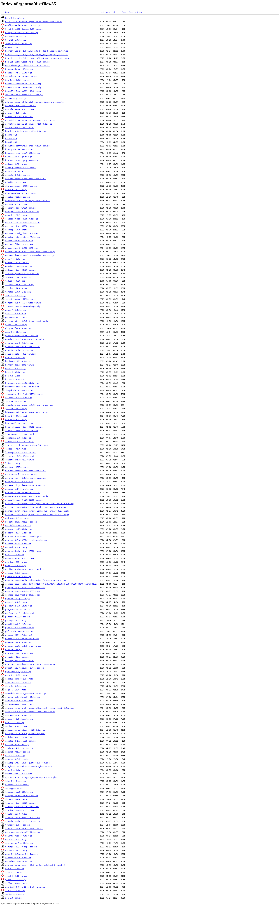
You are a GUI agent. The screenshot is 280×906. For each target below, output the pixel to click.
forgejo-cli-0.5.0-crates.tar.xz (23, 303)
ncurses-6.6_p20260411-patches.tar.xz (26, 540)
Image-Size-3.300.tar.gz (18, 43)
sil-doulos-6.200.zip (17, 744)
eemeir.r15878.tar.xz (17, 263)
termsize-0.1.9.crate (17, 785)
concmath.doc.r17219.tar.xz (20, 208)
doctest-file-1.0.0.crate (19, 244)
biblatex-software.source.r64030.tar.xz (27, 146)
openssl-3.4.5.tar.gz (17, 602)
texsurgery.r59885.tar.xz (19, 792)
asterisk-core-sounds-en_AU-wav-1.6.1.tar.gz (30, 120)
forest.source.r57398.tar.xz (21, 299)
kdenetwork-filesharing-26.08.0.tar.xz (26, 412)
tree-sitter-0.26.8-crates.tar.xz (24, 828)
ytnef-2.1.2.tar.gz (15, 880)
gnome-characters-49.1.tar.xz (21, 336)
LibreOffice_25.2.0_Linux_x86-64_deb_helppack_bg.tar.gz (36, 51)
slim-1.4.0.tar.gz (15, 755)
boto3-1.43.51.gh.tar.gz (18, 157)
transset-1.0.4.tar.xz (17, 825)
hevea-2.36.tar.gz (15, 372)
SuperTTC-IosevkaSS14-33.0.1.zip (23, 91)
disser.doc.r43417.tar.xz (19, 241)
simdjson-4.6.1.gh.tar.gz (19, 748)
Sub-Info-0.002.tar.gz (17, 80)
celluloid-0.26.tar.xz (17, 175)
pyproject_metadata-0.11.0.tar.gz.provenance (30, 664)
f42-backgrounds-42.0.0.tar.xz (22, 274)
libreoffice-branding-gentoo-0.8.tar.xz (27, 445)
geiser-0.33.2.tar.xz (17, 317)
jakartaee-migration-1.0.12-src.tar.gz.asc (29, 405)
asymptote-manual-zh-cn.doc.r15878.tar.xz (28, 124)
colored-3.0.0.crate (16, 204)
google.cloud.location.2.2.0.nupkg (24, 339)
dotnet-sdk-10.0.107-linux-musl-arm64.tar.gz (30, 252)
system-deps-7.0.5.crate (18, 774)
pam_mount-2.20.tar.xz (17, 609)
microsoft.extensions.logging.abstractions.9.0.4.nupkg (36, 507)
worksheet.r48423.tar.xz (18, 861)
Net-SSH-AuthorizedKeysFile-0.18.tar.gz (27, 62)
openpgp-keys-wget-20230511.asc (22, 595)
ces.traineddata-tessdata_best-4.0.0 (25, 179)
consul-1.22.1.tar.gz (17, 215)
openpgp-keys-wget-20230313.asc (22, 591)
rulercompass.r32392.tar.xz (20, 704)
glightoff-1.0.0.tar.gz (18, 328)
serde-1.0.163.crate (16, 726)
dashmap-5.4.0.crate (16, 230)
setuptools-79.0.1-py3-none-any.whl (25, 734)
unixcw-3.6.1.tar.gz (16, 839)
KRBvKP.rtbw (11, 47)
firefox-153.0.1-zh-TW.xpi (19, 284)
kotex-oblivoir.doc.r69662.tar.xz (24, 427)
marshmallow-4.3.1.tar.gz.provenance (25, 478)
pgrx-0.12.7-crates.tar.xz (19, 628)
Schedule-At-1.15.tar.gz (18, 73)
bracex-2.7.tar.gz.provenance (21, 160)
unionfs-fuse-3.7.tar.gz (18, 836)
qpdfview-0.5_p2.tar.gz (18, 671)
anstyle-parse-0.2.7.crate (19, 109)
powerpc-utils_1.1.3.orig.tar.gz (23, 646)
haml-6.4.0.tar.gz (15, 357)
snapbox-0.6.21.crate (17, 759)
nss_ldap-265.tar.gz (16, 562)
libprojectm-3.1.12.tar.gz (19, 441)
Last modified (107, 12)
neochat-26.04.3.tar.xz (18, 544)
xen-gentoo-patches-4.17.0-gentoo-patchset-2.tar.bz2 (35, 865)
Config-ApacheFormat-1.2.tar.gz (22, 25)
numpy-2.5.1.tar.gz (15, 566)
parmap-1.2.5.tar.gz (16, 620)
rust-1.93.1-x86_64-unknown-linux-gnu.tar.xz (30, 712)
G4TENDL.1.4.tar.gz (15, 40)
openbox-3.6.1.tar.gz (17, 573)
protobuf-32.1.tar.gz (17, 657)
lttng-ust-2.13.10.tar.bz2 (19, 456)
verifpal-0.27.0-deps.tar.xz (21, 847)
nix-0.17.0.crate (14, 555)
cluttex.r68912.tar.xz (17, 197)
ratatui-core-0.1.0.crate (19, 679)
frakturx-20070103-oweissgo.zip (22, 306)
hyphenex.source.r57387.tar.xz (22, 387)
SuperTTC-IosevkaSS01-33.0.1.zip (23, 84)
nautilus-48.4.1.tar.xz (18, 533)
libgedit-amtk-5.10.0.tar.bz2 (21, 430)
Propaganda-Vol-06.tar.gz (19, 69)
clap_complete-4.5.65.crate (20, 193)
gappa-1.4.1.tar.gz (15, 310)
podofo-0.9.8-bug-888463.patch (22, 639)
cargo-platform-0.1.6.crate (20, 168)
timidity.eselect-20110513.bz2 (22, 807)
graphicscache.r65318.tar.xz (21, 350)
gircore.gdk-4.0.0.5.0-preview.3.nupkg (26, 321)
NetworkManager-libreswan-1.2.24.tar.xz (27, 65)
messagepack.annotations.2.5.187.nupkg (26, 496)
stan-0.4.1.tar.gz (15, 770)
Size (124, 12)
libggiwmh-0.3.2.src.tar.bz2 (21, 434)
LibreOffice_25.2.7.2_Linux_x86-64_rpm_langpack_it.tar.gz (38, 58)
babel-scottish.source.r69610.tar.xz (25, 131)
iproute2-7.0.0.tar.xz (17, 401)
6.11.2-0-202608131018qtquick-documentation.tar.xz (33, 22)
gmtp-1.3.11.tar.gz (15, 332)
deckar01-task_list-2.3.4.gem (21, 233)
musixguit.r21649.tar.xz (18, 529)
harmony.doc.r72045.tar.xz (19, 365)
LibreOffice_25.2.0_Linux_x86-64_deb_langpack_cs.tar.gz (36, 54)
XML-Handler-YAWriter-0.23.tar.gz (24, 95)
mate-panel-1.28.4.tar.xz (19, 482)
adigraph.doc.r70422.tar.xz (20, 106)
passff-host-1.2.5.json (18, 624)
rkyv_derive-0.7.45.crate (19, 701)
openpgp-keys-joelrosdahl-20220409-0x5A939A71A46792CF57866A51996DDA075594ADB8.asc (52, 584)
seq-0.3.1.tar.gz (14, 723)
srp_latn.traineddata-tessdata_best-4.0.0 (28, 766)
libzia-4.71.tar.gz (15, 449)
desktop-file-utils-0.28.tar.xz (22, 237)
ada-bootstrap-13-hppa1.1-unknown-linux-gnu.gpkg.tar (35, 102)
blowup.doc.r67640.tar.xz (19, 149)
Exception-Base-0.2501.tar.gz (21, 33)
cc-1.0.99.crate (14, 171)
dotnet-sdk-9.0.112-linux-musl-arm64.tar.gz (29, 255)
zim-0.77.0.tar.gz (15, 890)
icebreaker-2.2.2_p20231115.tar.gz (24, 394)
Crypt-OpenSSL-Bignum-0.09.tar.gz (24, 29)
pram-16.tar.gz (13, 650)
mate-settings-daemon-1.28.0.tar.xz (25, 485)
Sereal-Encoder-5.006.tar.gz (21, 76)
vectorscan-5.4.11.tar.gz (19, 843)
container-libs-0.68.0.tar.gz (21, 219)
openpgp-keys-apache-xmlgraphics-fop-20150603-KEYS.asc (36, 580)
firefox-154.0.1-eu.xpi (18, 292)
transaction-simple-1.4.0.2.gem (22, 817)
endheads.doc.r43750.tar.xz (20, 270)
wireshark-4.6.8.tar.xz (18, 858)
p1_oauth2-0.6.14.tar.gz (18, 606)
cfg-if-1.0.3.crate (15, 182)
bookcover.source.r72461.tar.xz (22, 153)
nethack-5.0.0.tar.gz (17, 547)
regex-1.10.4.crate (15, 690)
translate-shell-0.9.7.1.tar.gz (22, 821)
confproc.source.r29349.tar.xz (22, 211)
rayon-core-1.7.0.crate (18, 682)
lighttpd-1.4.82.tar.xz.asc (20, 452)
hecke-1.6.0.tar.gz (15, 368)
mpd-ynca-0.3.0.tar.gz (17, 518)
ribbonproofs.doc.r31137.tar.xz (22, 697)
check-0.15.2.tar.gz (16, 190)
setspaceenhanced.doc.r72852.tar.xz (25, 730)
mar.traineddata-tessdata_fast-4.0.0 (25, 471)
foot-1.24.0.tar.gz (15, 295)
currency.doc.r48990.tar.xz (20, 226)
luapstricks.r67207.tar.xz (19, 460)
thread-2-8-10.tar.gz (17, 799)
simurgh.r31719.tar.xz (17, 752)
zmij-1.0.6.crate (14, 894)
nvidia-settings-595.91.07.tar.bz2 (24, 569)
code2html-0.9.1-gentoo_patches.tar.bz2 (27, 200)
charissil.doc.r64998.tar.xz (21, 186)
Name (7, 12)
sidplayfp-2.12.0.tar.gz (18, 737)
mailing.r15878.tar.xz (17, 467)
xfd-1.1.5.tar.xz (14, 869)
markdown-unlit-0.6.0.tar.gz (21, 474)
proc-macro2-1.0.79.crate (19, 653)
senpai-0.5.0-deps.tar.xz (19, 719)
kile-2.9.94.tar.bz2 (16, 416)
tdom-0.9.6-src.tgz (15, 781)
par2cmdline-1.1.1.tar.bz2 (19, 613)
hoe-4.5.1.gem (12, 376)
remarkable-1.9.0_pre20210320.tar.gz (25, 693)
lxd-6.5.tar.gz (13, 463)
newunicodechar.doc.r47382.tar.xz (24, 551)
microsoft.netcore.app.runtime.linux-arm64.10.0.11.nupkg (37, 514)
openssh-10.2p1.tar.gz (17, 598)
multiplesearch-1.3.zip (18, 525)
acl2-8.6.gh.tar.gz (15, 98)
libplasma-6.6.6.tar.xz (18, 438)
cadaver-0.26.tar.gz (16, 164)
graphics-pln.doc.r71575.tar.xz (22, 347)
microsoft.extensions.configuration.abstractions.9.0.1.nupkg (39, 504)
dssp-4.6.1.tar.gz (15, 259)
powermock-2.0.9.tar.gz (18, 642)
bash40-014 (11, 135)
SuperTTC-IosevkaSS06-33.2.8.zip (23, 87)
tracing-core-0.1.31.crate (19, 810)
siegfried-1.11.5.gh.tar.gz (20, 741)
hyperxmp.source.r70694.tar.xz (22, 383)
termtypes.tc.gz (14, 788)
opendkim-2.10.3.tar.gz (18, 577)
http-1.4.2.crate (14, 379)
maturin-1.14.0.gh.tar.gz (19, 489)
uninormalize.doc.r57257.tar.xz (22, 832)
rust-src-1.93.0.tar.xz (18, 715)
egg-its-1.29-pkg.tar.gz (18, 266)
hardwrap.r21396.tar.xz (18, 361)
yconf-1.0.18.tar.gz (16, 876)
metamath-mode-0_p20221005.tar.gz (24, 500)
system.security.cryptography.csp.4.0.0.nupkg (31, 777)
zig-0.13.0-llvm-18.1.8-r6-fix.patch (25, 887)
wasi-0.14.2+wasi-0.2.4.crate (21, 854)
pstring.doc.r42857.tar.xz (19, 660)
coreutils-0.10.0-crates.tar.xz (22, 222)
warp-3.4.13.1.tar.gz (17, 850)
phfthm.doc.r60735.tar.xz (19, 631)
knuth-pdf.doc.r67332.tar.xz (21, 423)
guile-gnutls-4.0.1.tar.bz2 (20, 354)
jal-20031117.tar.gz (16, 409)
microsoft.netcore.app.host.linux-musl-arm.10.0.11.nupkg (37, 511)
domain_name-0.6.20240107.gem (21, 248)
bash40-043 (11, 142)
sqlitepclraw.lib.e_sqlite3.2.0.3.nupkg (27, 763)
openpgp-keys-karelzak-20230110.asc (25, 587)
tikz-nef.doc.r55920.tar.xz (20, 803)
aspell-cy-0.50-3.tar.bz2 (19, 117)
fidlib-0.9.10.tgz (15, 281)
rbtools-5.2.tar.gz (15, 686)
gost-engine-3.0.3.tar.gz (19, 343)
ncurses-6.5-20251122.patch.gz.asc (24, 536)
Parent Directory (14, 18)
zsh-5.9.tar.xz (13, 898)
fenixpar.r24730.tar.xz (18, 277)
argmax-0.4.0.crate (15, 113)
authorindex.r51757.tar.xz (19, 127)
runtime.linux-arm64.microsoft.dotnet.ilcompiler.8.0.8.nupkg (39, 708)
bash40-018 (11, 138)
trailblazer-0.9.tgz (16, 814)
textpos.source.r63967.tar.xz (21, 796)
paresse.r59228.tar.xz (17, 617)
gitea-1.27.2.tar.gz (16, 325)
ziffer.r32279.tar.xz (17, 883)
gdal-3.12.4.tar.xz (15, 314)
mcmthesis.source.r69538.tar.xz (22, 493)
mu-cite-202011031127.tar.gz (21, 522)
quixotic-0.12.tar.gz (17, 675)
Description (135, 12)
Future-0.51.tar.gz (15, 36)
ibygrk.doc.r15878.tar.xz (19, 390)
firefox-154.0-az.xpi (17, 288)
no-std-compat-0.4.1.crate (19, 558)
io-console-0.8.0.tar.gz (18, 398)
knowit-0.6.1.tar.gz (16, 420)
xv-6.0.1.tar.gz (14, 872)
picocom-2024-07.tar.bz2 (18, 635)
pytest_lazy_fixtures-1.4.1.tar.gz (24, 668)
